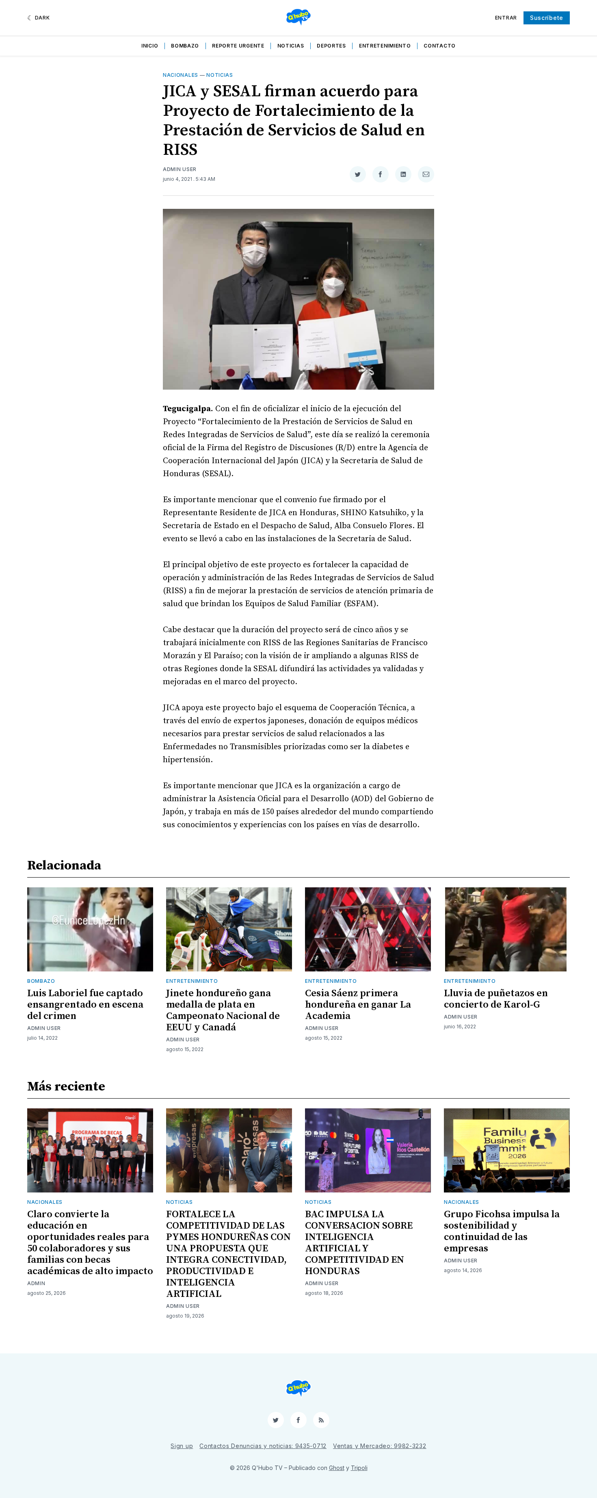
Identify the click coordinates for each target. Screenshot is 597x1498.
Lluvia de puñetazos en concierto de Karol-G (496, 999)
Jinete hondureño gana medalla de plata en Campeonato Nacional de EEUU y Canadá (223, 1010)
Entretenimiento (385, 46)
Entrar (506, 18)
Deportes (331, 46)
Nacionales (180, 75)
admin (36, 1283)
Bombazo (185, 46)
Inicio (149, 46)
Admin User (180, 169)
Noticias (290, 46)
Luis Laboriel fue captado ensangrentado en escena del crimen (85, 1004)
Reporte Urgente (238, 46)
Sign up (182, 1445)
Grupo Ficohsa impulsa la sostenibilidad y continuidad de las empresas (502, 1231)
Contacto (440, 46)
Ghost (336, 1467)
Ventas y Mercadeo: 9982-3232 (379, 1445)
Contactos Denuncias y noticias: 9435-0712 (263, 1445)
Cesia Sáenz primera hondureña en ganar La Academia (358, 1004)
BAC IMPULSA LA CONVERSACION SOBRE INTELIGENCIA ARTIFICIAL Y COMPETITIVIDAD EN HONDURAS (359, 1242)
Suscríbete (546, 17)
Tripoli (359, 1467)
